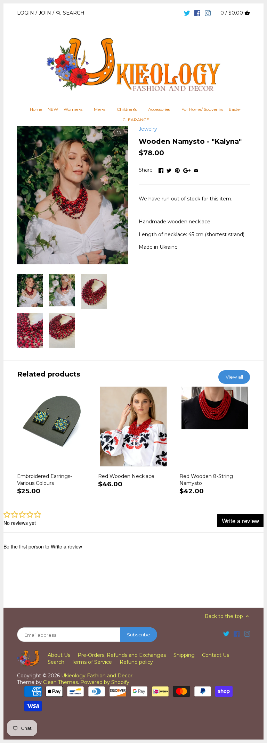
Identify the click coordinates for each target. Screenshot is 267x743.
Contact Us (215, 655)
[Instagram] (208, 12)
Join (45, 13)
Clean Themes (60, 682)
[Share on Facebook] (161, 169)
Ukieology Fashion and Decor (96, 675)
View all (234, 377)
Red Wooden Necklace (126, 476)
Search (56, 662)
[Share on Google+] (187, 169)
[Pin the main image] (177, 169)
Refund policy (136, 662)
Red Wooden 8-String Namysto (206, 479)
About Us (59, 655)
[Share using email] (196, 169)
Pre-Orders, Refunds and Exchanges (122, 655)
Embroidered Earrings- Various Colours (44, 479)
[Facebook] (197, 12)
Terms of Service (92, 662)
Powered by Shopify (104, 682)
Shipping (184, 655)
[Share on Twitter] (169, 169)
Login (25, 13)
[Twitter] (187, 12)
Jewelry (148, 129)
